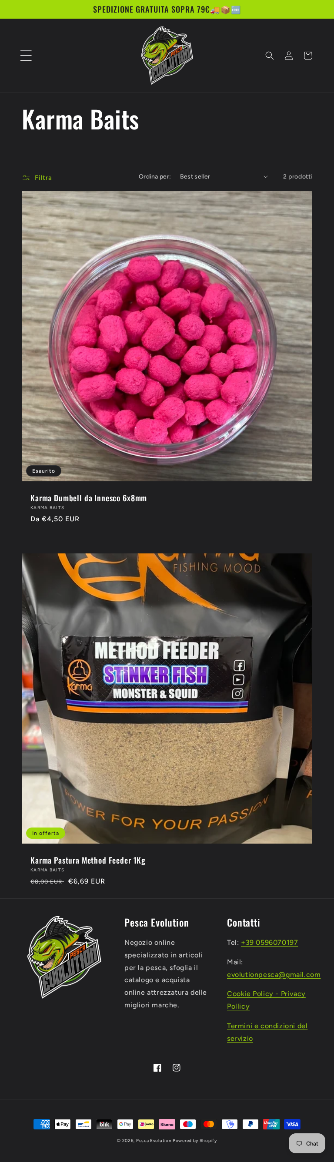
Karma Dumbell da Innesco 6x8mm (88, 498)
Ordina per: (155, 176)
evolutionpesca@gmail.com (274, 974)
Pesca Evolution (154, 1140)
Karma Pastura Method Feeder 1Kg (88, 860)
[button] (26, 55)
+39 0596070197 (269, 942)
